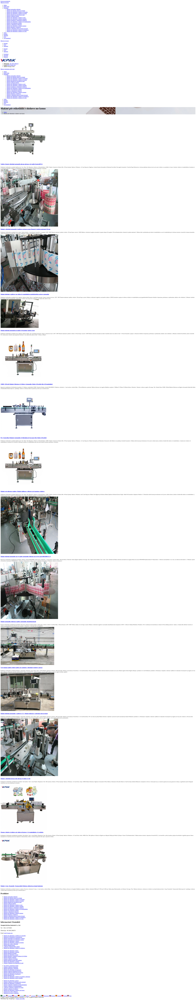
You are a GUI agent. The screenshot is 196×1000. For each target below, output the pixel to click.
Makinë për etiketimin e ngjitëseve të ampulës (15, 935)
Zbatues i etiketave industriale (11, 967)
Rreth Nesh (6, 6)
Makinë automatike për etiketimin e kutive (14, 939)
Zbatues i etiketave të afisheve (11, 989)
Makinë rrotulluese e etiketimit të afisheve (17, 20)
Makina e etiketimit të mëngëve (14, 24)
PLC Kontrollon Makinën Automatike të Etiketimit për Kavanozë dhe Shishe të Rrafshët (24, 437)
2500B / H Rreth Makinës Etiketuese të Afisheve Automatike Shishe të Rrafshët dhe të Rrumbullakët (27, 384)
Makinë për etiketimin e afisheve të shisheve (14, 948)
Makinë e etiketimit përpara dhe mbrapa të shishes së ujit (15, 778)
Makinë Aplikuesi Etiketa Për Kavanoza (13, 972)
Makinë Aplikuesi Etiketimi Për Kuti (12, 971)
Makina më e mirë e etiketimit (11, 944)
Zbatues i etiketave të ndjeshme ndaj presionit (15, 982)
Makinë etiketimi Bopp (9, 945)
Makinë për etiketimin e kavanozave (12, 969)
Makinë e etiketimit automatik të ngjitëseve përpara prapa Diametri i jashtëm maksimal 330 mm (25, 229)
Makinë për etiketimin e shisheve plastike (17, 19)
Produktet (6, 8)
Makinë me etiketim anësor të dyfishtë (16, 10)
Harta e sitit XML (20, 998)
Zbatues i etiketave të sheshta (11, 959)
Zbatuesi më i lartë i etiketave (11, 991)
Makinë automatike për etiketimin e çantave (14, 938)
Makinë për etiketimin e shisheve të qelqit (17, 13)
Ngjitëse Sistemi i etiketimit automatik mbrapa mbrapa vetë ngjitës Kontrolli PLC (22, 164)
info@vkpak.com (11, 65)
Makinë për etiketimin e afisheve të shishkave (18, 30)
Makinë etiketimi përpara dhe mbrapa (13, 960)
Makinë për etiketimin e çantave (11, 941)
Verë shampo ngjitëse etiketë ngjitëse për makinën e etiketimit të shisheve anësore (21, 667)
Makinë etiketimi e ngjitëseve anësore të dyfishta (15, 956)
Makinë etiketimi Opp (9, 975)
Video (5, 32)
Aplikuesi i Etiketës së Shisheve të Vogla (13, 987)
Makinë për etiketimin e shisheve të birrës (14, 942)
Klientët (6, 34)
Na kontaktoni (7, 38)
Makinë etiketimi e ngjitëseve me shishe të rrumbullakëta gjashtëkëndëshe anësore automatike (25, 294)
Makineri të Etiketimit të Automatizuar (13, 937)
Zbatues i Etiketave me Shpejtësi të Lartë (13, 963)
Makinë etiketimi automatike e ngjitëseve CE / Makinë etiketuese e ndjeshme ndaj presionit (24, 713)
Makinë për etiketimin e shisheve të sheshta (17, 12)
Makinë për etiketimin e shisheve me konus (14, 990)
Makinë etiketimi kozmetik (10, 953)
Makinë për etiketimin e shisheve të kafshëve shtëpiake (17, 976)
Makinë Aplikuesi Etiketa (13, 16)
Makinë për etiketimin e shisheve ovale (16, 17)
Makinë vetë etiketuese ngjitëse (14, 23)
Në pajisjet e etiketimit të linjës (11, 965)
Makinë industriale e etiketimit (11, 968)
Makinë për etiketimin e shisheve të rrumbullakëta (19, 21)
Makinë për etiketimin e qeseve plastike (13, 978)
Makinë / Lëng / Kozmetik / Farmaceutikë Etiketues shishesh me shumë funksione (22, 886)
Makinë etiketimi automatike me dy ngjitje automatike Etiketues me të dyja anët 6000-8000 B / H (26, 556)
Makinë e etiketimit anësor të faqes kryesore (17, 28)
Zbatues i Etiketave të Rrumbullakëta (13, 986)
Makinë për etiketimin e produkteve (12, 983)
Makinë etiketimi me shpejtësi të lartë (16, 15)
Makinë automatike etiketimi (13, 9)
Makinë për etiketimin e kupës (11, 954)
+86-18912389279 (13, 63)
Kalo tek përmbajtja (5, 1)
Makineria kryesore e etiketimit (11, 993)
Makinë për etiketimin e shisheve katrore (16, 26)
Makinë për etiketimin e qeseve (11, 980)
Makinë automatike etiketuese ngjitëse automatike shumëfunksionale (18, 621)
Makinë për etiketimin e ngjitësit (11, 961)
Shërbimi (6, 35)
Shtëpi (5, 5)
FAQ (5, 37)
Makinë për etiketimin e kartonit (11, 952)
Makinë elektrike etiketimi (10, 957)
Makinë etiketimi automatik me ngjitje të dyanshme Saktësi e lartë (18, 330)
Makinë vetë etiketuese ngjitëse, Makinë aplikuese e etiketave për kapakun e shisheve (22, 491)
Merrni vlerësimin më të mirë (8, 69)
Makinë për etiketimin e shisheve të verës (17, 31)
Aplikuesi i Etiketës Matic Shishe (12, 946)
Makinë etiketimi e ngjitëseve (14, 27)
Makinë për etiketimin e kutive (11, 950)
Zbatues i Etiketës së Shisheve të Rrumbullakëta (15, 984)
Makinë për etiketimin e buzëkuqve (12, 974)
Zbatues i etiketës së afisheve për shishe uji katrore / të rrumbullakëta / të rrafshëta (22, 832)
